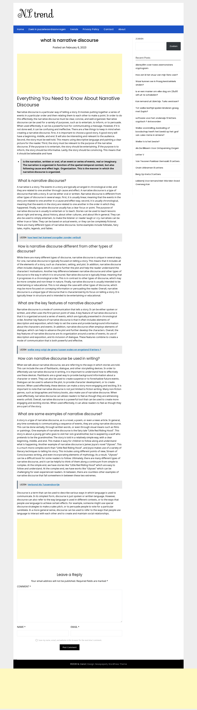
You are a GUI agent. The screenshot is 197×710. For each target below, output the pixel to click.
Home (20, 29)
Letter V (140, 154)
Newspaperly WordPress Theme (111, 664)
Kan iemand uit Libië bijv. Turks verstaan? (157, 101)
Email (75, 627)
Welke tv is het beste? (148, 141)
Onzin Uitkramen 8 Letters (149, 167)
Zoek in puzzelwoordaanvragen (47, 29)
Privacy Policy (91, 29)
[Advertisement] (69, 74)
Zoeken (139, 38)
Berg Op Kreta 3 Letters (148, 174)
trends (74, 29)
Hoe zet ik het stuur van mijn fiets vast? (157, 74)
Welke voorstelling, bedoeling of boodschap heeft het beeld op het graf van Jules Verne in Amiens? (157, 131)
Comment (24, 586)
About (122, 29)
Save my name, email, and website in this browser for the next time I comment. (70, 640)
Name (21, 627)
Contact (109, 29)
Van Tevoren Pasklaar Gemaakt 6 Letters (158, 161)
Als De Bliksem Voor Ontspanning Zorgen (157, 148)
